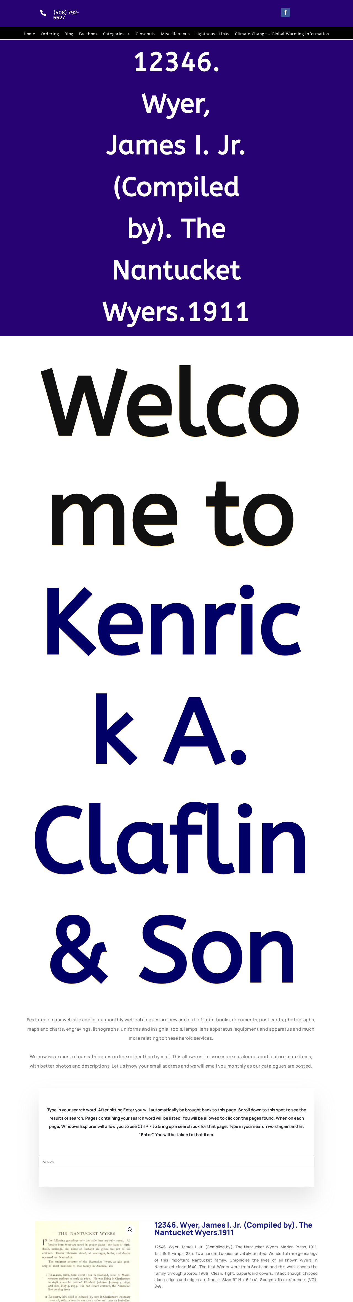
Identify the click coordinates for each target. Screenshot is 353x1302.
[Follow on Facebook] (285, 12)
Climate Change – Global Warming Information (282, 33)
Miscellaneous (175, 33)
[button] (130, 1230)
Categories (114, 33)
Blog (69, 33)
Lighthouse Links (212, 33)
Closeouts (145, 33)
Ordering (50, 33)
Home (29, 33)
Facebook (88, 33)
